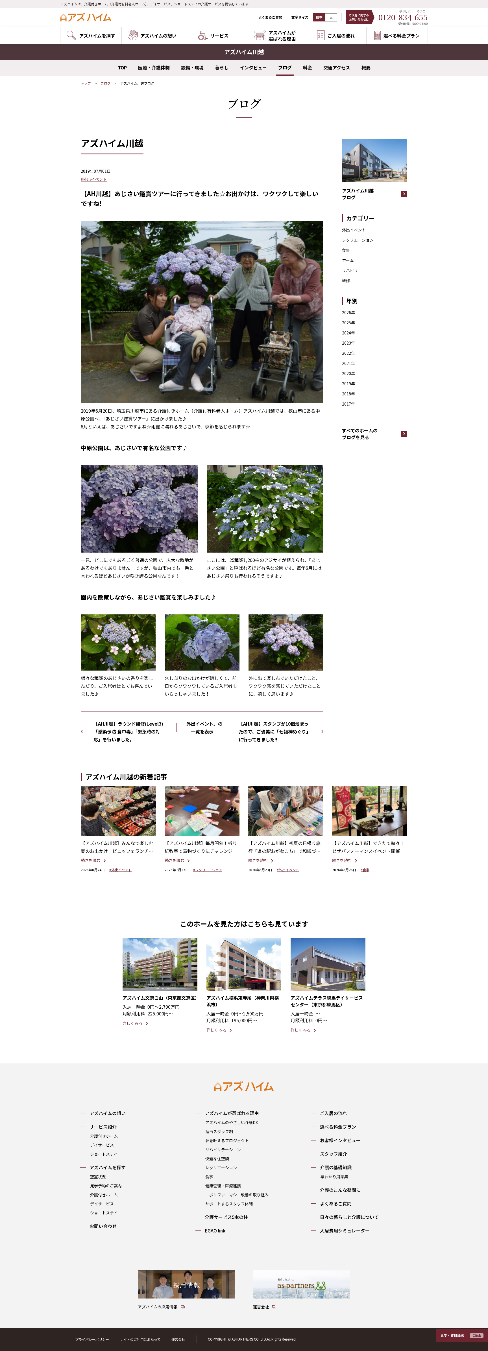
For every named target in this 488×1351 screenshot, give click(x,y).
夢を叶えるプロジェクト (227, 1140)
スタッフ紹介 (333, 1153)
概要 (366, 67)
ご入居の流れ (333, 1113)
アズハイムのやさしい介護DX (231, 1122)
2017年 (348, 404)
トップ (86, 83)
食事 (346, 250)
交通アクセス (336, 67)
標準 (319, 17)
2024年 (348, 333)
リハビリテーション (223, 1149)
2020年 (348, 373)
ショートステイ (104, 1154)
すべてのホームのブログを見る (360, 434)
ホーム (348, 260)
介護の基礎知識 (336, 1167)
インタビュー (253, 67)
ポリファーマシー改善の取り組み (239, 1194)
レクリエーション (358, 240)
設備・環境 (192, 67)
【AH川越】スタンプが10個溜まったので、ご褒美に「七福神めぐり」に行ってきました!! (275, 731)
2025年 (348, 322)
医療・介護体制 (154, 67)
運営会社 (178, 1339)
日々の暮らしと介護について (349, 1217)
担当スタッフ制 (219, 1131)
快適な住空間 (217, 1158)
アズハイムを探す (108, 1167)
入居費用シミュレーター (345, 1230)
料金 (307, 67)
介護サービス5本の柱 (226, 1217)
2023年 (348, 343)
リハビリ (350, 270)
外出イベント (354, 230)
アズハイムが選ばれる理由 (232, 1113)
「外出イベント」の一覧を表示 (202, 727)
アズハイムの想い (108, 1113)
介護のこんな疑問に (340, 1189)
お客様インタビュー (340, 1140)
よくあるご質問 (270, 17)
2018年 (348, 394)
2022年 (348, 353)
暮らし (221, 67)
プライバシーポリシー (92, 1339)
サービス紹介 (103, 1126)
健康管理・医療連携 (223, 1185)
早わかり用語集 (334, 1176)
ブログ (285, 67)
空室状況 (98, 1176)
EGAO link (215, 1230)
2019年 (348, 383)
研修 (346, 280)
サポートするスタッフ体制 (229, 1204)
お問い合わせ (103, 1226)
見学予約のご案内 (106, 1185)
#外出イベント (94, 179)
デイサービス (102, 1145)
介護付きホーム (104, 1136)
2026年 (348, 312)
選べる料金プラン (338, 1126)
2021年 (348, 363)
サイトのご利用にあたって (140, 1339)
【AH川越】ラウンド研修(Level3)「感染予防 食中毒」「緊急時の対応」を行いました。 (128, 731)
